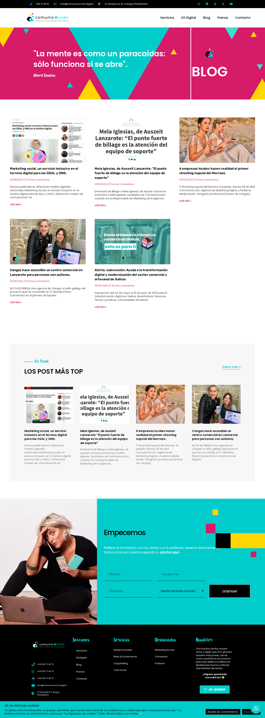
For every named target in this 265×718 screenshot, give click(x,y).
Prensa (222, 17)
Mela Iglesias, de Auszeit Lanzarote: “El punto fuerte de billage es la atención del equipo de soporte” (131, 173)
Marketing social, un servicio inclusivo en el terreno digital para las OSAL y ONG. (45, 435)
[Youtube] (231, 4)
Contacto (243, 17)
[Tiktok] (215, 4)
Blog (206, 17)
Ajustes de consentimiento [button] (223, 711)
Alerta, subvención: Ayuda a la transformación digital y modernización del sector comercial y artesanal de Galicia (131, 274)
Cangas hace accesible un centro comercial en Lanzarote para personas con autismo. (215, 435)
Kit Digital (188, 17)
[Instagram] (199, 4)
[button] (256, 708)
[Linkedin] (207, 4)
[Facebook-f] (223, 4)
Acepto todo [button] (251, 711)
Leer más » (16, 204)
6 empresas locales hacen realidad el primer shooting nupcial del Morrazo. (156, 435)
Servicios (167, 17)
